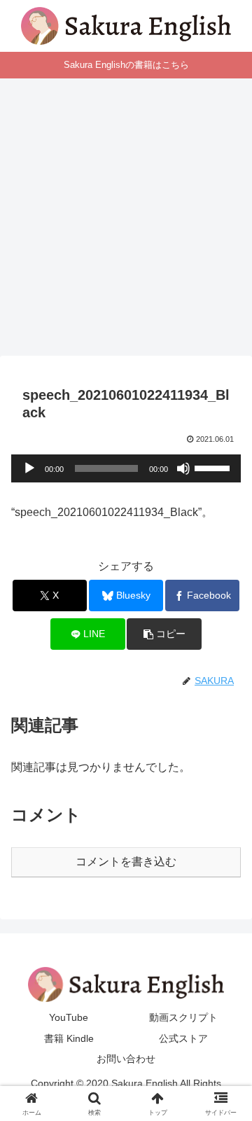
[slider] (214, 467)
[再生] (29, 468)
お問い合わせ (126, 1058)
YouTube (68, 1017)
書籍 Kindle (69, 1038)
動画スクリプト (183, 1017)
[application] (126, 468)
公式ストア (183, 1038)
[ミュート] (183, 468)
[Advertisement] (126, 221)
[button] (164, 634)
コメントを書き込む (126, 862)
